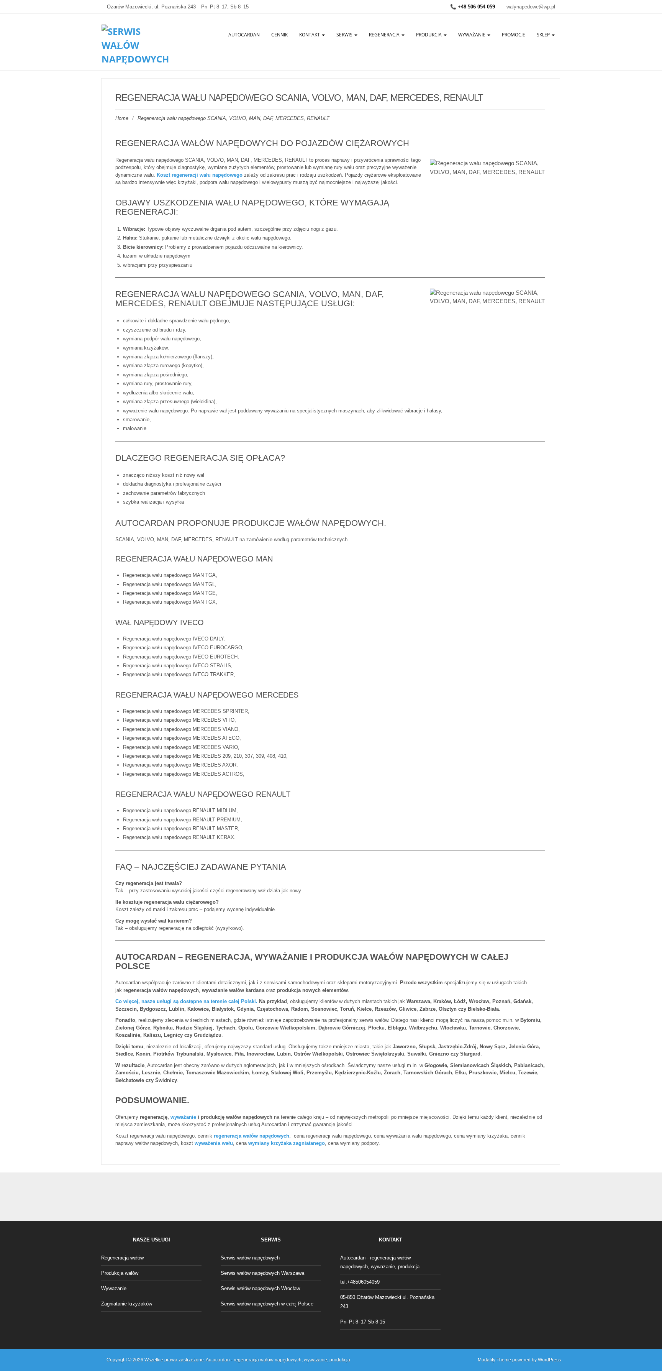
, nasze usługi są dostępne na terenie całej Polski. (186, 1001)
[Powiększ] (535, 298)
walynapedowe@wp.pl (530, 7)
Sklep (544, 34)
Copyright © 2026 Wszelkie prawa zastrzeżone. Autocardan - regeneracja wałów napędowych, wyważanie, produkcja (228, 1360)
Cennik (279, 34)
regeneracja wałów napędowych (251, 1136)
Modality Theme (494, 1360)
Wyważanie (472, 34)
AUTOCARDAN (244, 34)
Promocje (513, 34)
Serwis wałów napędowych (250, 1258)
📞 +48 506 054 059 (472, 7)
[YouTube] (356, 1197)
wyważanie (183, 1117)
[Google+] (322, 1197)
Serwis (345, 34)
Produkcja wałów (119, 1273)
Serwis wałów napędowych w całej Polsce (267, 1304)
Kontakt (310, 34)
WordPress (549, 1360)
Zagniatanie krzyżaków (126, 1304)
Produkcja (429, 34)
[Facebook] (305, 1197)
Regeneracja (385, 34)
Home (121, 118)
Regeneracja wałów (122, 1258)
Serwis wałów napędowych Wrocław (260, 1288)
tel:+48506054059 (360, 1282)
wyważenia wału (214, 1143)
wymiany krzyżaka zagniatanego (286, 1143)
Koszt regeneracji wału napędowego (200, 175)
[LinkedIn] (339, 1197)
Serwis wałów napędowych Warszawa (262, 1273)
